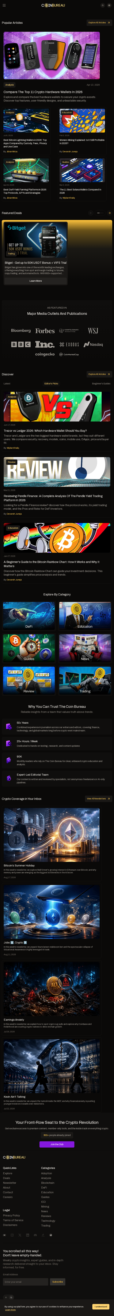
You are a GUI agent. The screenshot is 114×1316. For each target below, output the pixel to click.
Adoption (46, 1173)
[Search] (102, 5)
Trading (45, 1225)
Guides (45, 1197)
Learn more (10, 1310)
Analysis (46, 1178)
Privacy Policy (11, 1215)
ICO (43, 1201)
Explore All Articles (97, 23)
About (6, 1187)
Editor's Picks (51, 383)
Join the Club (56, 1144)
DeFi (44, 1187)
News (44, 1211)
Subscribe (57, 1282)
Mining (45, 1206)
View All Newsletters (96, 799)
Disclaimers (10, 1225)
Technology (48, 1220)
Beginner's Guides (101, 383)
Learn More (36, 281)
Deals (6, 1178)
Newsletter (9, 1182)
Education (47, 1192)
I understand (101, 1307)
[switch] (8, 1297)
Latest (7, 383)
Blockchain (47, 1182)
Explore (7, 1173)
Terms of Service (13, 1220)
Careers (8, 1197)
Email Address (10, 1274)
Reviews (46, 1216)
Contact (8, 1192)
